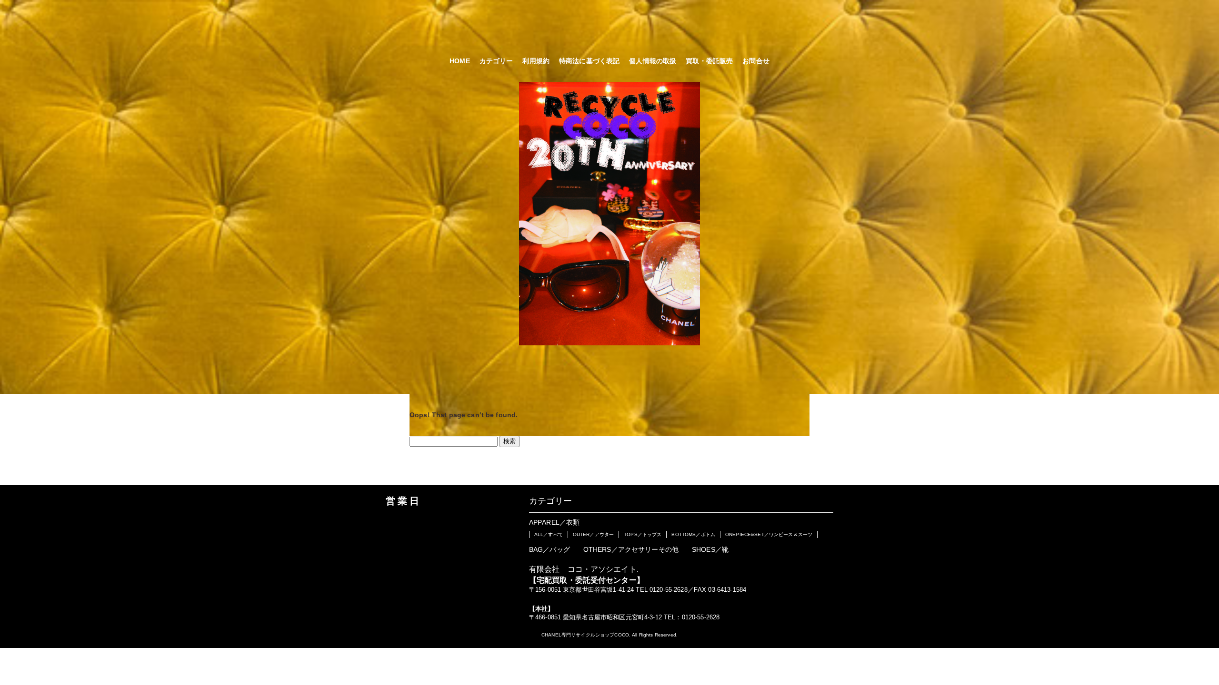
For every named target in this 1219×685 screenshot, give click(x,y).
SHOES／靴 (710, 549)
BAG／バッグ (549, 549)
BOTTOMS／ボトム (693, 534)
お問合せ (755, 61)
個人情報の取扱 (652, 61)
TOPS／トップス (642, 534)
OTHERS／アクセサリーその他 (631, 549)
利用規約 (536, 61)
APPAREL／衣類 (554, 522)
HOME (460, 61)
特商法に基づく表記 (589, 61)
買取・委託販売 (709, 61)
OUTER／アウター (593, 534)
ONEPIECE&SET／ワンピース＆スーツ (768, 534)
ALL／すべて (548, 534)
